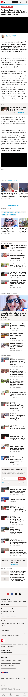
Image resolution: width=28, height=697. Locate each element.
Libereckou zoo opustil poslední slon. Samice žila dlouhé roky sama (17, 428)
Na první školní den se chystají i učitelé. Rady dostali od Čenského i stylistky (17, 346)
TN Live (16, 2)
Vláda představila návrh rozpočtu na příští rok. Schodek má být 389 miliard (17, 460)
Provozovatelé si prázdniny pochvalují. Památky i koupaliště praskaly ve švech (18, 383)
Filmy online (8, 660)
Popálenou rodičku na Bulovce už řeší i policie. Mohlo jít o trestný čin (17, 448)
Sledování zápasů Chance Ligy (8, 668)
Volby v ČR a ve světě (6, 601)
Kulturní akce (16, 635)
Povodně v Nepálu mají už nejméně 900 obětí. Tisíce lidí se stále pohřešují (18, 491)
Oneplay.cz (14, 564)
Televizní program (10, 678)
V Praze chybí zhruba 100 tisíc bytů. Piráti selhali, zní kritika (18, 394)
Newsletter (4, 646)
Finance (24, 601)
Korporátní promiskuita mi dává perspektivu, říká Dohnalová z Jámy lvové (9, 195)
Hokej (14, 623)
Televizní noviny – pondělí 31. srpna (17, 500)
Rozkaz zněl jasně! (5, 616)
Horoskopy (3, 633)
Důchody (15, 601)
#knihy (23, 212)
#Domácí (17, 212)
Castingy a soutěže (20, 678)
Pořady (2, 660)
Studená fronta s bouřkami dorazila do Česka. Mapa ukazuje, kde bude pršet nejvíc (18, 283)
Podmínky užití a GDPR (20, 676)
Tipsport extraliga (21, 623)
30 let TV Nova (4, 680)
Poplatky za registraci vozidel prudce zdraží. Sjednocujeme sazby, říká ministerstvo (17, 406)
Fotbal (2, 623)
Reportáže (13, 616)
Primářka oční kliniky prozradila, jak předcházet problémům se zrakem (9, 230)
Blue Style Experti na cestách (8, 613)
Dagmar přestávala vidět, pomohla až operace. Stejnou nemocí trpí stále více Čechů (18, 362)
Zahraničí (13, 413)
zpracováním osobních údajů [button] (15, 474)
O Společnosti (9, 676)
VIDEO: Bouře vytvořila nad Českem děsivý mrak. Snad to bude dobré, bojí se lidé (18, 274)
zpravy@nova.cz (7, 652)
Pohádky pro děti (16, 663)
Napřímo (12, 516)
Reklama (3, 676)
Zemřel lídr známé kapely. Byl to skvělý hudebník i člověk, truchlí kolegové (18, 247)
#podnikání (13, 214)
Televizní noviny (14, 497)
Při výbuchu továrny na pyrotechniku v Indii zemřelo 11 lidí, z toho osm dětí (18, 579)
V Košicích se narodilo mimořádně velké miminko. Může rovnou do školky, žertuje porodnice (17, 256)
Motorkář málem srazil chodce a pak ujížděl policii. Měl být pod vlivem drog (18, 542)
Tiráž (26, 644)
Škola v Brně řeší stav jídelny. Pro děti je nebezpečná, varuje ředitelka (16, 336)
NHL (2, 625)
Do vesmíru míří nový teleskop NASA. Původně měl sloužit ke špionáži (17, 438)
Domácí (12, 358)
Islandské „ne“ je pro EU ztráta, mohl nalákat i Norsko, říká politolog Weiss (18, 509)
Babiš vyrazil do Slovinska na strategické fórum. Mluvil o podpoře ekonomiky (17, 418)
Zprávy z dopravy (11, 633)
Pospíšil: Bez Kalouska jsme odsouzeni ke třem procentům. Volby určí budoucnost (18, 520)
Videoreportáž (14, 369)
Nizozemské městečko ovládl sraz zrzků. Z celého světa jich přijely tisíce (18, 373)
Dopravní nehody (21, 633)
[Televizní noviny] (5, 562)
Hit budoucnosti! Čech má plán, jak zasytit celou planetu (18, 109)
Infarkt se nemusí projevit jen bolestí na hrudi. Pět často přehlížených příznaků (18, 265)
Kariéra (3, 678)
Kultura (7, 604)
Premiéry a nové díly (17, 660)
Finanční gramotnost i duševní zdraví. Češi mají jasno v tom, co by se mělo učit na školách (18, 326)
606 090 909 (6, 650)
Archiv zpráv (20, 644)
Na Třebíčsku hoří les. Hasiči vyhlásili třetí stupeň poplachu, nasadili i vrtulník (18, 552)
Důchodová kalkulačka (6, 635)
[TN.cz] (3, 2)
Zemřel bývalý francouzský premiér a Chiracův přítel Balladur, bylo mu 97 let (18, 573)
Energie (3, 604)
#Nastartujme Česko (7, 212)
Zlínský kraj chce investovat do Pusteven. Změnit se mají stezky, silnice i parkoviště (17, 532)
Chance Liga (8, 623)
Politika (20, 601)
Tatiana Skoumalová (12, 35)
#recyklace (5, 214)
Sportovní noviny (20, 613)
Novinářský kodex (12, 646)
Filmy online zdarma (6, 663)
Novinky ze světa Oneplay (7, 665)
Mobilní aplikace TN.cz (6, 644)
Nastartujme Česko (7, 6)
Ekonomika (13, 402)
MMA (5, 625)
